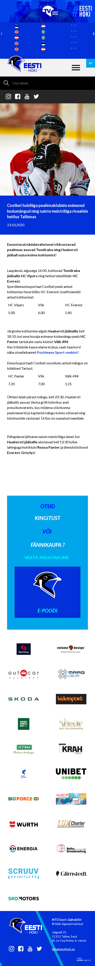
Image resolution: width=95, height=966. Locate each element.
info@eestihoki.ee (63, 949)
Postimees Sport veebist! (58, 352)
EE (90, 63)
